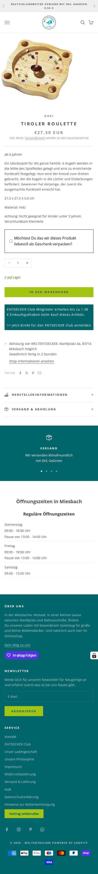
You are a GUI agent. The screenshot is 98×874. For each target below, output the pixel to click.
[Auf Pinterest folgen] (30, 829)
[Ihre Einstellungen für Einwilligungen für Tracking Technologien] (94, 655)
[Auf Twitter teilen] (26, 373)
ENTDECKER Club (18, 744)
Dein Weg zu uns (17, 645)
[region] (49, 449)
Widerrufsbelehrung (20, 774)
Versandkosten (35, 138)
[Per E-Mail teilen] (39, 373)
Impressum (13, 766)
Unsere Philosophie (19, 759)
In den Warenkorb (49, 292)
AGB (8, 789)
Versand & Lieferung (20, 781)
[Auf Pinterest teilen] (33, 373)
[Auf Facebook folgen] (7, 829)
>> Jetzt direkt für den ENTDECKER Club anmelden (49, 325)
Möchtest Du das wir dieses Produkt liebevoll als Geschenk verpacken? (45, 241)
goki (49, 116)
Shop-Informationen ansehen (31, 361)
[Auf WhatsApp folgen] (42, 829)
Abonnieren (23, 711)
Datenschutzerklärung (22, 797)
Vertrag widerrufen (24, 814)
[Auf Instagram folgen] (18, 829)
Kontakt (10, 737)
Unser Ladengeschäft (21, 751)
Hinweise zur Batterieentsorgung (30, 804)
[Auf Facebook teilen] (20, 373)
